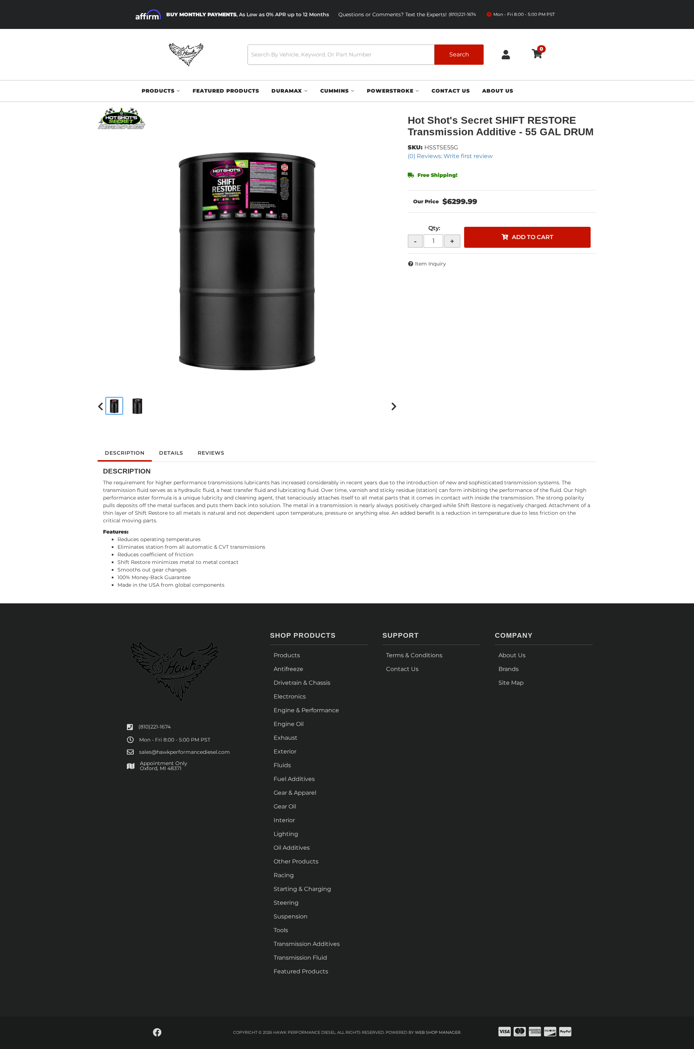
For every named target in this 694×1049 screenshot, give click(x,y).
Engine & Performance (306, 710)
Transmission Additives (307, 943)
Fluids (282, 765)
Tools (281, 930)
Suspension (291, 916)
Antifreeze (288, 669)
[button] (366, 54)
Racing (284, 875)
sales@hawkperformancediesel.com (184, 752)
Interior (284, 820)
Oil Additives (292, 847)
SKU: (415, 147)
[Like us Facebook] (157, 1032)
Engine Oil (289, 724)
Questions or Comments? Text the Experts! (407, 15)
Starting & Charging (302, 889)
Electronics (290, 696)
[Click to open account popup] (506, 54)
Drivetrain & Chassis (302, 682)
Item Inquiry (430, 263)
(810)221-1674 (154, 726)
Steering (286, 902)
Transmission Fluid (300, 957)
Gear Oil (285, 806)
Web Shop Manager (437, 1032)
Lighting (286, 834)
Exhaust (285, 737)
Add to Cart (532, 237)
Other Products (296, 861)
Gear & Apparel (295, 792)
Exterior (285, 751)
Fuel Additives (294, 779)
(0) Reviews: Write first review (450, 156)
